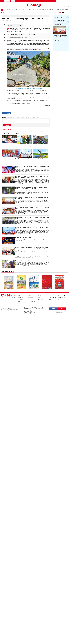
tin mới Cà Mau (15, 117)
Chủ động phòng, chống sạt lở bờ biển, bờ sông (17, 37)
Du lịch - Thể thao (57, 9)
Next (66, 280)
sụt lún (30, 117)
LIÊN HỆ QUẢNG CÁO (31, 301)
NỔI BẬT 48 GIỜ (58, 17)
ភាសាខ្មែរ (19, 301)
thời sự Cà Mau (20, 117)
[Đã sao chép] (4, 37)
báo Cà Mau (9, 117)
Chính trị (8, 9)
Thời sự (5, 9)
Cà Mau (12, 117)
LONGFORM (30, 299)
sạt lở (28, 117)
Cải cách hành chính (21, 9)
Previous (1, 280)
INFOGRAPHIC (40, 299)
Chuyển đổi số (28, 9)
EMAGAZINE (50, 299)
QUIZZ (59, 299)
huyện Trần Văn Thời (35, 117)
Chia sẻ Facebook (7, 113)
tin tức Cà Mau (25, 117)
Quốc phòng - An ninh (36, 9)
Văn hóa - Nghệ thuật (49, 9)
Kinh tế (12, 9)
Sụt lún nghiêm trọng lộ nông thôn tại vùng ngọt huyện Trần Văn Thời (22, 34)
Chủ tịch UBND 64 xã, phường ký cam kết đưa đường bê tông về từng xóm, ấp (60, 22)
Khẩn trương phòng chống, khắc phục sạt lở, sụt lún (18, 35)
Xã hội (16, 9)
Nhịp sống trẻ (64, 9)
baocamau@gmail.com (30, 313)
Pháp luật (42, 9)
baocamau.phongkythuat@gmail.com (31, 314)
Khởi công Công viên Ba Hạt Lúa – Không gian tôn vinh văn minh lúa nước (61, 36)
